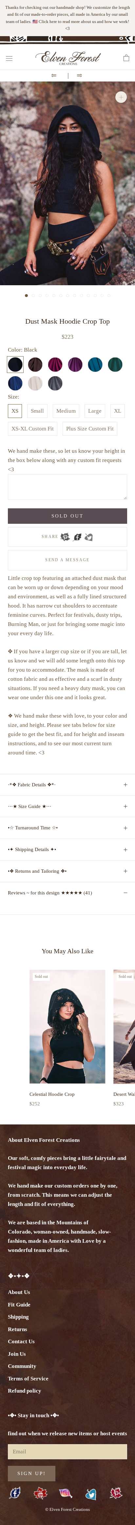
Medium (66, 411)
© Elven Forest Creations (67, 1509)
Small (37, 411)
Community (22, 1366)
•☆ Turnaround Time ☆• (33, 827)
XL (117, 411)
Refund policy (24, 1391)
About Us (19, 1292)
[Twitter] (88, 535)
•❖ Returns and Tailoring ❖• (37, 871)
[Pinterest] (65, 535)
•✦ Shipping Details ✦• (32, 849)
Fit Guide (19, 1305)
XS (14, 411)
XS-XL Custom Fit (32, 429)
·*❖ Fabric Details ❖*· (32, 784)
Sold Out (67, 516)
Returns (17, 1329)
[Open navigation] (9, 58)
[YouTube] (40, 1493)
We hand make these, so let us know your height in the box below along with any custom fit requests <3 (66, 460)
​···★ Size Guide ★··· (29, 806)
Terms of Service (28, 1378)
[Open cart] (126, 58)
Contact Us (21, 1341)
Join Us (17, 1354)
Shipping (18, 1317)
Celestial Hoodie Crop (52, 1094)
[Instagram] (65, 1493)
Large (95, 411)
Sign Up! (31, 1473)
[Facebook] (77, 535)
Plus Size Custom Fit (90, 429)
